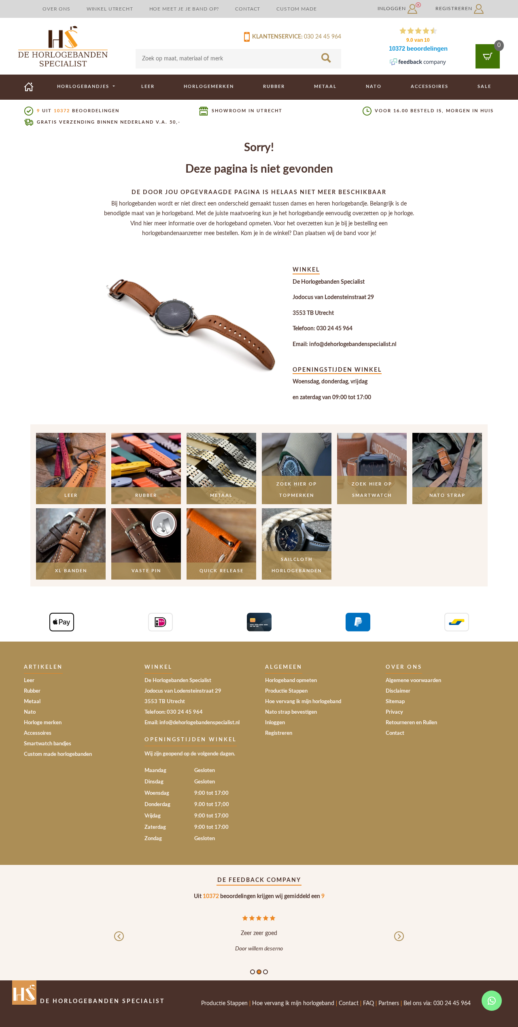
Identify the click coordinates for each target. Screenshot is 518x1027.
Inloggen (393, 8)
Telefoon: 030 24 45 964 (322, 329)
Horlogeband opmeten (291, 680)
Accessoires (429, 86)
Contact (247, 8)
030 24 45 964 (322, 37)
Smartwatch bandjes (47, 744)
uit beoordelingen (78, 111)
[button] (119, 942)
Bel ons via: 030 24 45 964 (437, 1003)
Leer (148, 86)
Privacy (394, 712)
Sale (484, 86)
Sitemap (395, 701)
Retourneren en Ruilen (411, 722)
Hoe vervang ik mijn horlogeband (303, 701)
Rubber (274, 86)
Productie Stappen (286, 691)
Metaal (325, 86)
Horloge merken (43, 722)
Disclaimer (398, 691)
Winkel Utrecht (110, 8)
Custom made (296, 8)
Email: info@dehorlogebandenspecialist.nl (344, 344)
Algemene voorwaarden (413, 680)
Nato (374, 86)
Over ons (56, 8)
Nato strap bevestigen (291, 712)
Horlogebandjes (84, 86)
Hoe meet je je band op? (184, 8)
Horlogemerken (209, 86)
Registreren (454, 8)
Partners (388, 1003)
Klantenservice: (276, 37)
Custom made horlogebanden (58, 754)
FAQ (368, 1003)
